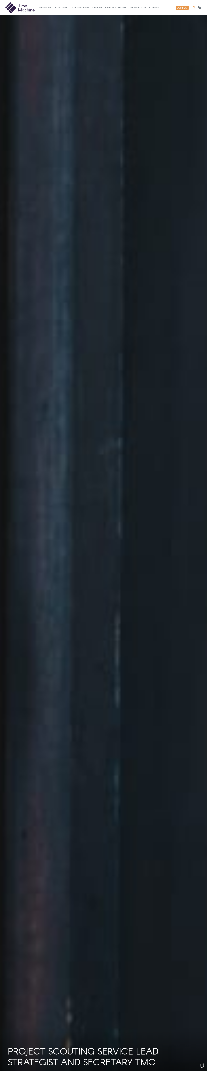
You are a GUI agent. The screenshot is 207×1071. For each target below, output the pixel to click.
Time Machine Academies (109, 7)
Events (154, 7)
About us (45, 7)
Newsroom (138, 7)
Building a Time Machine (72, 7)
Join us (182, 8)
